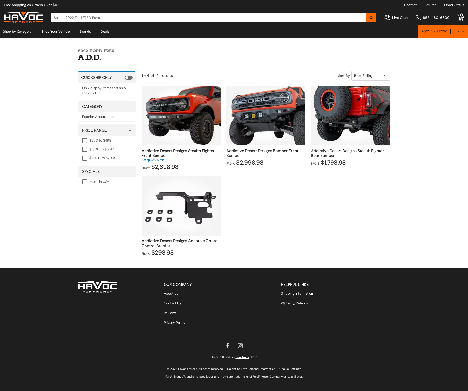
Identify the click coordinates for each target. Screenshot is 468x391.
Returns (430, 5)
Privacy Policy (174, 322)
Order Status (454, 5)
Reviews (170, 313)
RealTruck (242, 357)
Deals (105, 31)
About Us (171, 293)
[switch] (107, 77)
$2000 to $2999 (102, 158)
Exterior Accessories (98, 116)
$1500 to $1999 (101, 149)
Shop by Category (17, 31)
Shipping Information (297, 293)
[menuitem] (17, 31)
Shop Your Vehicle (55, 31)
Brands (85, 31)
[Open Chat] (387, 17)
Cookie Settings (290, 369)
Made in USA (99, 181)
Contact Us (172, 303)
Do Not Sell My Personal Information (251, 369)
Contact (410, 5)
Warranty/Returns (294, 303)
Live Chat (400, 17)
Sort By (344, 75)
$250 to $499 (100, 140)
